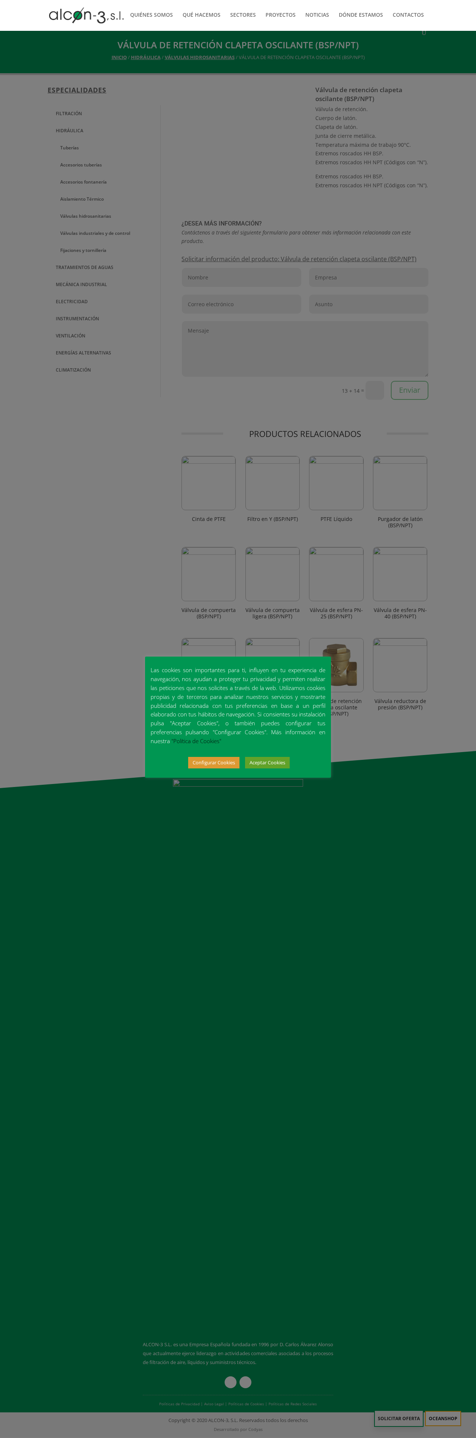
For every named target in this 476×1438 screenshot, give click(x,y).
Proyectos (281, 15)
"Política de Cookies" (196, 741)
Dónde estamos (361, 15)
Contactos (408, 15)
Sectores (243, 15)
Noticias (317, 15)
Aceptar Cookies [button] (267, 762)
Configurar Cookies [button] (214, 762)
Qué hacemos (202, 15)
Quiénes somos (151, 15)
